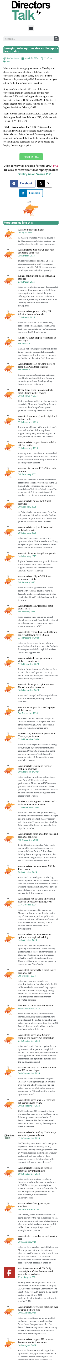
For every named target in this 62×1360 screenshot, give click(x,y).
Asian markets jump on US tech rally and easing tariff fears (36, 251)
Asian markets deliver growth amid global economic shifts (35, 659)
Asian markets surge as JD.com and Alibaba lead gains (35, 528)
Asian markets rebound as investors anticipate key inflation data (35, 1169)
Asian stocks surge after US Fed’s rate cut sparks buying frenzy (36, 1101)
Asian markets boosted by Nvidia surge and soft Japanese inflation (37, 1134)
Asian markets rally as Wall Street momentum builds (34, 578)
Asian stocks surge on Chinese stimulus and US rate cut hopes (37, 1069)
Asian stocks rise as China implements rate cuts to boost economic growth (36, 900)
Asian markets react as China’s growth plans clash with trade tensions (36, 365)
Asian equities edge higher (31, 229)
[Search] (56, 38)
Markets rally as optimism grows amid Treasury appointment (36, 735)
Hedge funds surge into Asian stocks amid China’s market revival (35, 391)
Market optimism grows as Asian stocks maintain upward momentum (37, 803)
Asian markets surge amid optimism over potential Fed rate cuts (38, 1308)
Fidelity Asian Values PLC (34, 174)
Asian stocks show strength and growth (37, 553)
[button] (31, 28)
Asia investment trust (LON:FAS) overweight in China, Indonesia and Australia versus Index (35, 1271)
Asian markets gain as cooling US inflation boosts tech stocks (34, 313)
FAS (8, 61)
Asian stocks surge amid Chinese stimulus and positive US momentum (36, 1036)
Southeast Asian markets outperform (35, 1005)
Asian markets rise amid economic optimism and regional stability (34, 936)
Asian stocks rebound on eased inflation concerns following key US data (37, 633)
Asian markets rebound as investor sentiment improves (34, 767)
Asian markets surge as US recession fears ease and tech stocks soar (36, 1341)
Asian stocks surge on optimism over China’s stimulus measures (36, 686)
